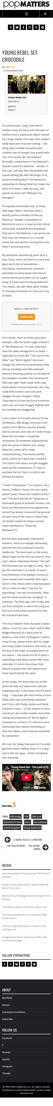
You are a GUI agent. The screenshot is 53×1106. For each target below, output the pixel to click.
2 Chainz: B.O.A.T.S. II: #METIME (28, 839)
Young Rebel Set (32, 827)
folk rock (36, 816)
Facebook (7, 1038)
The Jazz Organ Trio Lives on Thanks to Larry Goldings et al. (24, 927)
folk (26, 816)
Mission (6, 1005)
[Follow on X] (10, 27)
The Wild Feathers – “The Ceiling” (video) (23, 847)
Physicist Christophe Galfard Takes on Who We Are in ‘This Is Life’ (25, 886)
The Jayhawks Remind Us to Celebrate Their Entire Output (24, 916)
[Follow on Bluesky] (17, 27)
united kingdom (12, 827)
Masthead (7, 997)
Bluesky (6, 1052)
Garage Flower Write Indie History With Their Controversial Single (24, 939)
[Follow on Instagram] (29, 27)
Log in (38, 324)
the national (40, 822)
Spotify (6, 1059)
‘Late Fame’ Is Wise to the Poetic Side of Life (24, 907)
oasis (27, 822)
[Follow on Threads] (36, 27)
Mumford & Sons (12, 822)
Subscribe (26, 317)
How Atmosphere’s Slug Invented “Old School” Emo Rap (26, 875)
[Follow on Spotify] (42, 27)
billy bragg (15, 816)
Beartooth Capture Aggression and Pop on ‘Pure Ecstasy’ (26, 897)
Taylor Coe (10, 67)
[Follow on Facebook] (23, 27)
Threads (6, 1073)
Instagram (7, 1066)
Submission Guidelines (13, 1012)
